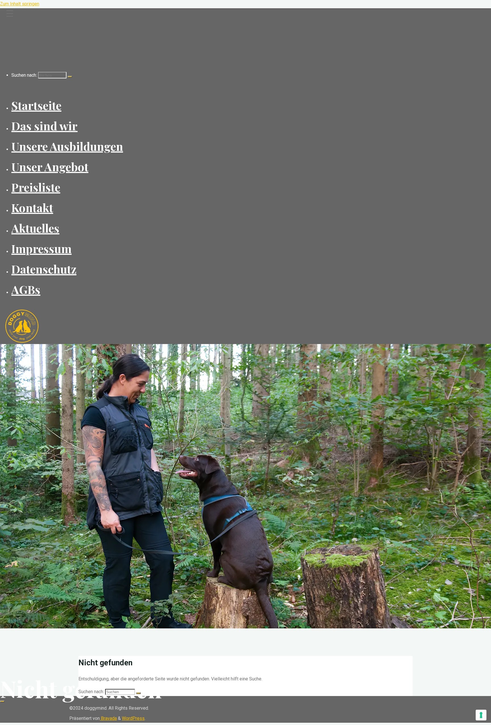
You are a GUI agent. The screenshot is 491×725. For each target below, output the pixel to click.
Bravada (108, 718)
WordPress (133, 718)
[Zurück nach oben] (2, 701)
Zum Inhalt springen (19, 4)
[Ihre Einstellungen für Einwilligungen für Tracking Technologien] (481, 715)
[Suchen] (70, 77)
